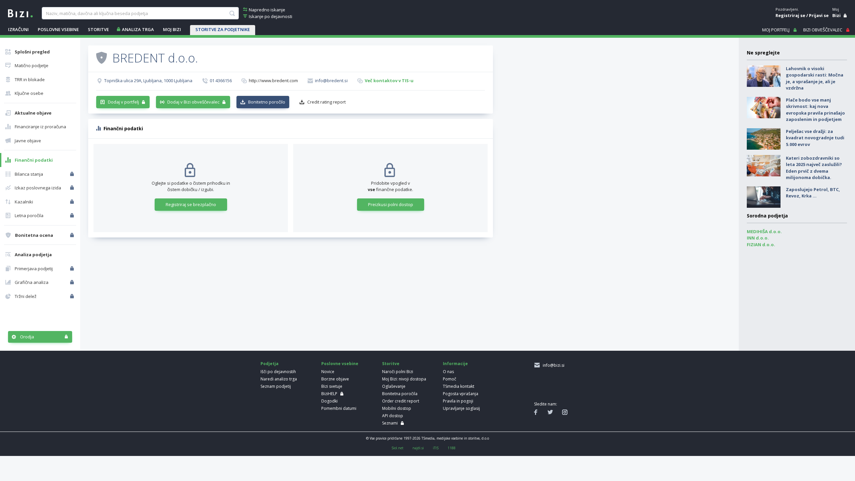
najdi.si (418, 448)
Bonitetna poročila (399, 393)
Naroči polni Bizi (397, 371)
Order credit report (400, 401)
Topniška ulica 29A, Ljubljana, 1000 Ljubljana (148, 80)
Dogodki (329, 401)
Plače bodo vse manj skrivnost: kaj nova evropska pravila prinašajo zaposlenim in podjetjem (815, 110)
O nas (448, 371)
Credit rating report (326, 102)
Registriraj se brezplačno (191, 204)
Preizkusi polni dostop (390, 204)
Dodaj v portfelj (123, 102)
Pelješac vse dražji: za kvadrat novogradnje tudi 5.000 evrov (815, 137)
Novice (327, 371)
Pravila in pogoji (458, 401)
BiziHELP (329, 393)
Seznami (390, 423)
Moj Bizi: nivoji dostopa (404, 379)
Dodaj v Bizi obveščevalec (193, 102)
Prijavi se (819, 15)
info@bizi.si (552, 365)
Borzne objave (335, 379)
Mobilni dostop (396, 408)
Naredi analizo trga (279, 379)
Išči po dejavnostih (278, 371)
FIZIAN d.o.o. (761, 245)
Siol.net (397, 448)
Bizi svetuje (331, 386)
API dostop (392, 416)
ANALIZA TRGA (138, 29)
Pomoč (449, 379)
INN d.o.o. (758, 238)
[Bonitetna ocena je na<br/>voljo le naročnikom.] (72, 235)
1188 (452, 448)
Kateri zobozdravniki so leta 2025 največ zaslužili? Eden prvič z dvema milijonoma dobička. (814, 168)
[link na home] (20, 13)
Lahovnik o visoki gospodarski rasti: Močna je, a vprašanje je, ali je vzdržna (814, 78)
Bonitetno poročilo (266, 102)
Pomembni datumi (338, 408)
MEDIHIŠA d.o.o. (764, 231)
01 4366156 (221, 80)
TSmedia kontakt (458, 386)
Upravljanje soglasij (461, 408)
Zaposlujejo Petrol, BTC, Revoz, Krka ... (813, 192)
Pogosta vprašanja (460, 393)
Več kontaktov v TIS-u (389, 80)
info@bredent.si (331, 80)
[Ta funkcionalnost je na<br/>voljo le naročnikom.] (72, 174)
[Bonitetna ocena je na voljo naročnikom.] (101, 57)
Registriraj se (790, 15)
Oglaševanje (393, 386)
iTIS (436, 448)
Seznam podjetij (276, 386)
